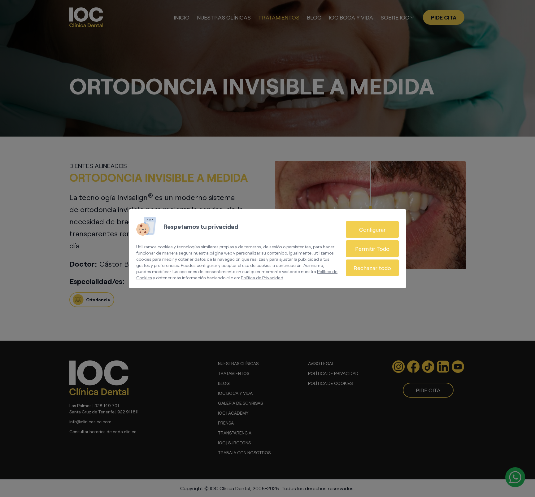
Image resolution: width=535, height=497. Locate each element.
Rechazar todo (372, 267)
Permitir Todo (372, 248)
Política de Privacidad (262, 277)
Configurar (372, 229)
